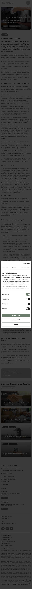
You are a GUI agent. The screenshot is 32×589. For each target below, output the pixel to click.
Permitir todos (16, 315)
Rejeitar (16, 324)
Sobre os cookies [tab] (25, 267)
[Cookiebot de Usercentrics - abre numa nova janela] (23, 263)
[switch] (28, 299)
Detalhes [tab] (14, 267)
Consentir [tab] (5, 267)
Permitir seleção (16, 320)
